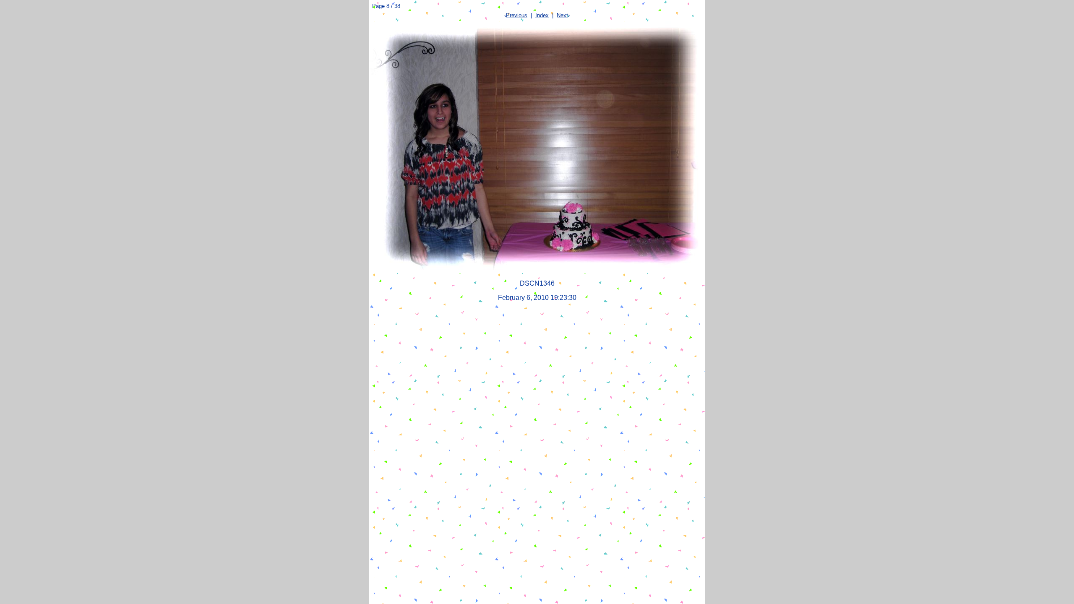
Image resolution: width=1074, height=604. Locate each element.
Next (562, 15)
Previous (516, 15)
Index (542, 15)
